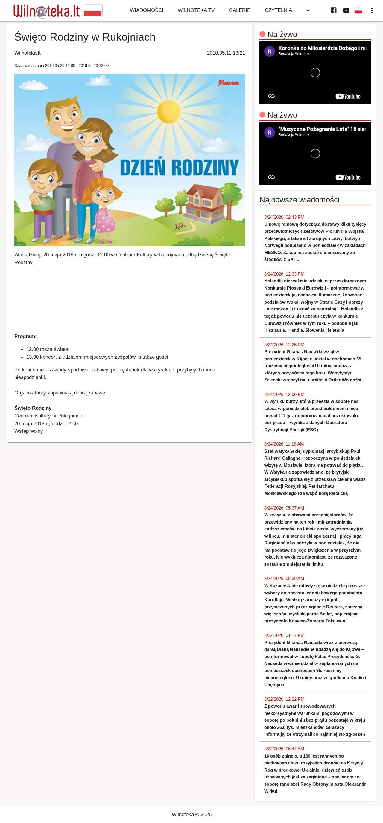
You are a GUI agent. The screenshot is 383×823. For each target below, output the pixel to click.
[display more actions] (371, 10)
